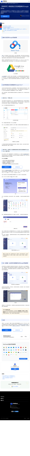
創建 (11, 176)
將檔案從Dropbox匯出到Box (16, 325)
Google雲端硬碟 (4, 76)
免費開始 (6, 330)
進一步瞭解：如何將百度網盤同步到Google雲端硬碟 (10, 30)
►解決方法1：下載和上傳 (6, 28)
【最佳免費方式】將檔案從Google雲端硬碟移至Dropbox (9, 376)
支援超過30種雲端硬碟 (9, 170)
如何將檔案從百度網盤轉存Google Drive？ (8, 27)
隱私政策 (25, 418)
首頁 (1, 3)
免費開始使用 (5, 16)
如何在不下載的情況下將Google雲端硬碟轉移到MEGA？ (9, 375)
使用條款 (28, 418)
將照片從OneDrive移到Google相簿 (23, 324)
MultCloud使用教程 (5, 3)
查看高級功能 (17, 330)
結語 (3, 31)
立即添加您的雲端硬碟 (23, 358)
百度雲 (3, 55)
